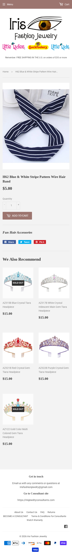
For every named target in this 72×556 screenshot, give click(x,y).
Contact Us (31, 512)
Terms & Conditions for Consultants (48, 516)
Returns (51, 512)
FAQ (42, 512)
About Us (18, 512)
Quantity (7, 198)
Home (6, 71)
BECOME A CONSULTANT (15, 516)
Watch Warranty (35, 520)
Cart (66, 4)
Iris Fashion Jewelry (37, 536)
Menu (10, 4)
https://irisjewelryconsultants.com (36, 500)
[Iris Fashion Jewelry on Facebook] (66, 527)
